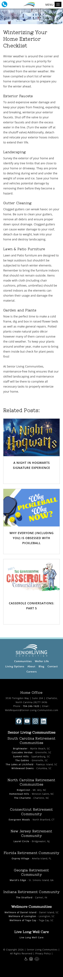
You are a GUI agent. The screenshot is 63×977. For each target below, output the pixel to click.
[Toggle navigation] (58, 4)
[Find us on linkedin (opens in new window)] (43, 721)
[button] (4, 4)
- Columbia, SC (31, 768)
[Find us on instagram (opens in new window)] (35, 721)
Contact (52, 666)
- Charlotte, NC (31, 797)
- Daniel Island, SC (32, 912)
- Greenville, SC (31, 752)
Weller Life (42, 661)
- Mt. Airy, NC (31, 789)
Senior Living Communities (42, 949)
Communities (23, 661)
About (31, 666)
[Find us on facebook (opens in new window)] (19, 721)
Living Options (14, 666)
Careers (31, 671)
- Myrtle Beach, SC (31, 748)
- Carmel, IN (31, 897)
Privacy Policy (43, 953)
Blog (41, 666)
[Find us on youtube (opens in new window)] (27, 721)
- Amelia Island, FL (31, 858)
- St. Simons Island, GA (31, 880)
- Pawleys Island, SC (31, 764)
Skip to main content (46, 14)
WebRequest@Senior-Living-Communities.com (31, 710)
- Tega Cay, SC (31, 920)
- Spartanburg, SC (31, 756)
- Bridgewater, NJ (32, 841)
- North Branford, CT (31, 819)
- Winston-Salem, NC (31, 793)
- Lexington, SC (32, 916)
